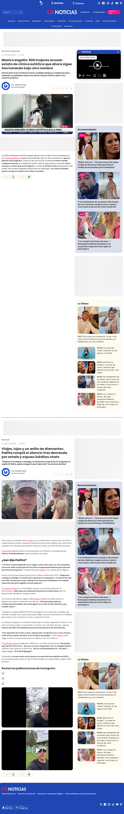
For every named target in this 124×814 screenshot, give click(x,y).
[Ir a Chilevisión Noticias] (62, 12)
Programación (99, 12)
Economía (62, 21)
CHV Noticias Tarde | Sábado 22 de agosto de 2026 (107, 350)
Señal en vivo (112, 12)
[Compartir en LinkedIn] (66, 88)
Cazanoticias (49, 21)
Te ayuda (89, 21)
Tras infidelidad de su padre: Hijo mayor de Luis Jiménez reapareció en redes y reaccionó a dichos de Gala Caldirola (98, 204)
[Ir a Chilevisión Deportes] (58, 3)
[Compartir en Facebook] (54, 88)
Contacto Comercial (26, 794)
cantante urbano (11, 588)
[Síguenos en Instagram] (108, 3)
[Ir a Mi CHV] (41, 3)
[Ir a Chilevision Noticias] (62, 789)
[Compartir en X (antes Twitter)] (62, 88)
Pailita (30, 540)
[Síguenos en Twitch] (121, 3)
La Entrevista (56, 26)
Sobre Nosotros (9, 794)
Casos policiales (75, 21)
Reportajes (36, 21)
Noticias (5, 51)
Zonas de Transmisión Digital (50, 794)
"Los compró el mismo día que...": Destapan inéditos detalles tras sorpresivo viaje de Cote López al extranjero (94, 245)
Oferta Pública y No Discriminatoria (80, 794)
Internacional (23, 21)
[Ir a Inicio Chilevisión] (78, 3)
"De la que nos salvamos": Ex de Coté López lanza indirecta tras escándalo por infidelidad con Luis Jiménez (97, 339)
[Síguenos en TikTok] (112, 3)
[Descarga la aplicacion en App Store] (22, 808)
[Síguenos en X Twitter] (99, 3)
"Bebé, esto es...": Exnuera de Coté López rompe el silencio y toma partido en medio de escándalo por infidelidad (98, 165)
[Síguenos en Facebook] (103, 3)
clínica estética (13, 158)
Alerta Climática (109, 21)
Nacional (11, 21)
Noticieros (68, 26)
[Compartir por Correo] (71, 88)
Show (98, 21)
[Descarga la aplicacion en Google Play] (8, 808)
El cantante (6, 551)
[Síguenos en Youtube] (117, 3)
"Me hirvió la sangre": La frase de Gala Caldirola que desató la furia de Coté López (108, 367)
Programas (85, 12)
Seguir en (7, 177)
